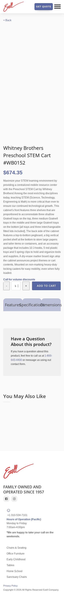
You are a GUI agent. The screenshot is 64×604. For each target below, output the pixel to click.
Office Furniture (15, 553)
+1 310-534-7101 (17, 515)
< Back (7, 20)
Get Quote (43, 6)
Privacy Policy (10, 586)
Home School (14, 571)
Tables (10, 565)
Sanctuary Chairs (17, 576)
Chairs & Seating (16, 547)
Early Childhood (16, 559)
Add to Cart (46, 286)
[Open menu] (57, 7)
